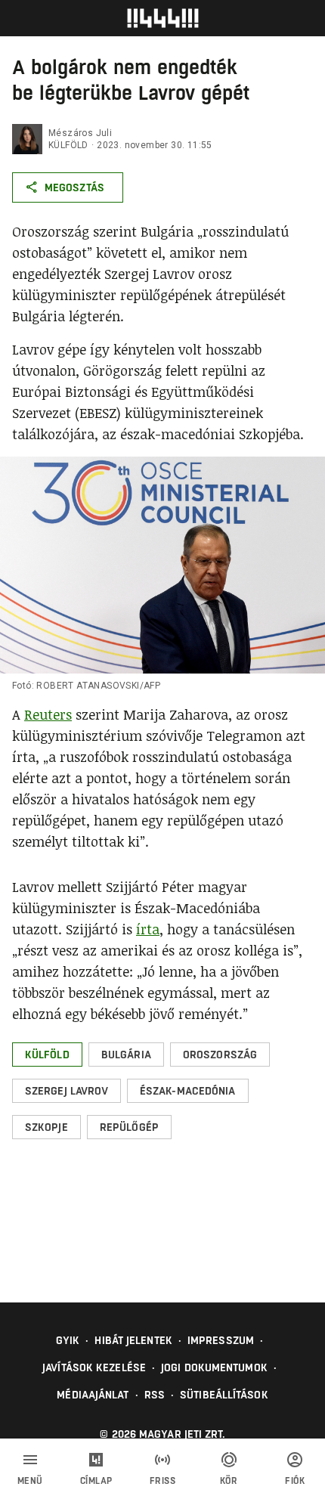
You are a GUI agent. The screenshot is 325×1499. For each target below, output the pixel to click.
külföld (68, 145)
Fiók (295, 1481)
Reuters (48, 714)
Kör (229, 1481)
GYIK (67, 1340)
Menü (30, 1481)
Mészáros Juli (80, 133)
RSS (154, 1395)
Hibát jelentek (133, 1340)
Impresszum (220, 1340)
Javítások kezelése (94, 1367)
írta (147, 929)
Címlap (96, 1481)
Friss (163, 1481)
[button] (47, 1054)
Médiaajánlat (92, 1395)
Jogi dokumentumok (214, 1367)
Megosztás (74, 187)
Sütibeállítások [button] (224, 1395)
